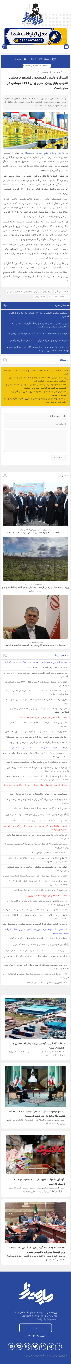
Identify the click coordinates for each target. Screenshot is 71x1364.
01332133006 (35, 1336)
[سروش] (42, 1346)
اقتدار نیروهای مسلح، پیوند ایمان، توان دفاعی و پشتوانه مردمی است (34, 910)
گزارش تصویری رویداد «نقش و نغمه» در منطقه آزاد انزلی (39, 944)
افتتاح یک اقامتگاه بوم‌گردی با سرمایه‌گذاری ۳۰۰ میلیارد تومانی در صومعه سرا (37, 683)
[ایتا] (27, 1346)
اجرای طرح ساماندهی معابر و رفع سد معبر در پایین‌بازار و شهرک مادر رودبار (36, 701)
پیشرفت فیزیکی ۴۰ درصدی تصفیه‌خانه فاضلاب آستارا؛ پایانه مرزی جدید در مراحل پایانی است (37, 769)
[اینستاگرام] (58, 1346)
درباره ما (31, 1312)
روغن (9, 291)
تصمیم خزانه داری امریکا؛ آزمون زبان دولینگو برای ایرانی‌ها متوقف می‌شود (37, 801)
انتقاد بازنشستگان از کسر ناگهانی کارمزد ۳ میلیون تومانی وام (38, 742)
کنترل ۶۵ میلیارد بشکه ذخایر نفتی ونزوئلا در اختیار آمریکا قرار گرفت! (35, 951)
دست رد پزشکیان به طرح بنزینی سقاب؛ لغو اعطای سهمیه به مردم (36, 762)
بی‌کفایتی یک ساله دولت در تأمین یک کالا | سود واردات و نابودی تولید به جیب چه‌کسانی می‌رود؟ (38, 349)
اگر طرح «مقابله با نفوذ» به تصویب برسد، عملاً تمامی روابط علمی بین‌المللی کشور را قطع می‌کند (38, 859)
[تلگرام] (50, 1346)
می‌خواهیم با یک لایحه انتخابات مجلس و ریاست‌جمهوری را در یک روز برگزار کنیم (36, 674)
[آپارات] (11, 1346)
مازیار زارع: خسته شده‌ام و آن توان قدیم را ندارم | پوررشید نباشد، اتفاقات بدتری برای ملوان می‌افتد (37, 778)
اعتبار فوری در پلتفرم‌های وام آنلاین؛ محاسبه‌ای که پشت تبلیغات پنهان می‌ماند (38, 868)
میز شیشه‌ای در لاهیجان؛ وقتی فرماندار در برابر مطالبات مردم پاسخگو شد (35, 787)
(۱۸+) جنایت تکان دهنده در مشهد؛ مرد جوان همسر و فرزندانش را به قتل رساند (35, 975)
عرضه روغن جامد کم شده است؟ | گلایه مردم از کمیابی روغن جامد (36, 333)
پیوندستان (52, 1312)
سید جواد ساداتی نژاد (59, 297)
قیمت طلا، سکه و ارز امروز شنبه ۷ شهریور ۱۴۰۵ (45, 895)
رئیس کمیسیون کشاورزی (27, 291)
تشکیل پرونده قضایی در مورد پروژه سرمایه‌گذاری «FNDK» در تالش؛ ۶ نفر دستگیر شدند (35, 917)
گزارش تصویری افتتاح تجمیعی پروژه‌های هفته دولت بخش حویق (35, 814)
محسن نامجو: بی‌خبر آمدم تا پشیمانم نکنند (47, 667)
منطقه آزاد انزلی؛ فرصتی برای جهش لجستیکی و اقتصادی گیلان (38, 938)
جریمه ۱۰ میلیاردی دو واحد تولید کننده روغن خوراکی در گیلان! (38, 340)
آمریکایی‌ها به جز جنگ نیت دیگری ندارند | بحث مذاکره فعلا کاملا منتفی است (38, 836)
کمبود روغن (39, 297)
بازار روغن (46, 291)
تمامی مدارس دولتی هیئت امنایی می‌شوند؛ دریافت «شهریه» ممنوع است (36, 958)
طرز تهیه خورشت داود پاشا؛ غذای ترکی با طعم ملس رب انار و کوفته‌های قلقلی (39, 710)
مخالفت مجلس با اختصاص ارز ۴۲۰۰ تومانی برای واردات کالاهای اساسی (39, 314)
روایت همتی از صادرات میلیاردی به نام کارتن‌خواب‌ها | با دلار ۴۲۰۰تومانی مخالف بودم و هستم (40, 325)
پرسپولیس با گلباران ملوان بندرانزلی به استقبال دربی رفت (40, 808)
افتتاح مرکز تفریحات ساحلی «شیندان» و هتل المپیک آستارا (40, 821)
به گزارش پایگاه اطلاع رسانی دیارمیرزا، (46, 153)
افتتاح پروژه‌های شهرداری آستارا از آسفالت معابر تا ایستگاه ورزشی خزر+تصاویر (37, 724)
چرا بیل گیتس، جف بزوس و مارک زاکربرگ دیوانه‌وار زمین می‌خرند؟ (36, 737)
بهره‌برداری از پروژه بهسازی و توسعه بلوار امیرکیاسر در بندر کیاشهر (35, 662)
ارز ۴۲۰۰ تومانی (62, 291)
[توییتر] (35, 1346)
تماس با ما (20, 1312)
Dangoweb (52, 1319)
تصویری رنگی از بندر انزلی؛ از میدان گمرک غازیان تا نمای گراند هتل (36, 731)
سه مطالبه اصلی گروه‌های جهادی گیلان (49, 853)
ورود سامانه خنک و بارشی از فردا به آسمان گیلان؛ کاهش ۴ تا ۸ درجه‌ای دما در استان (39, 883)
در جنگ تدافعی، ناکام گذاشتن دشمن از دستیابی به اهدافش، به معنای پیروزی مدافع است (37, 902)
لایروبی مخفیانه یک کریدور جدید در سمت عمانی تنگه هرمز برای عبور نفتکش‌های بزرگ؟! (36, 828)
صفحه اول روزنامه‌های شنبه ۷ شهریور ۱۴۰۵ (46, 983)
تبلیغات (40, 1312)
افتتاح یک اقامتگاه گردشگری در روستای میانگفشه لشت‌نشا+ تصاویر (35, 876)
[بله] (19, 1346)
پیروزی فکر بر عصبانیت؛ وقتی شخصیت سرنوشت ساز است (39, 890)
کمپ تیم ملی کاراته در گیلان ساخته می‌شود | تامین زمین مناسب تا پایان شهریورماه (37, 845)
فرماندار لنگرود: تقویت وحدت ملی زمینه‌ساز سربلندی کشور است (37, 748)
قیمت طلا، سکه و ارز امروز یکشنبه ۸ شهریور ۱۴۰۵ (43, 717)
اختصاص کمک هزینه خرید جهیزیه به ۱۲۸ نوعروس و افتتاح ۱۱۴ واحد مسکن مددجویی (36, 931)
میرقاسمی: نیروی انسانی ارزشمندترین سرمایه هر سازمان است (38, 794)
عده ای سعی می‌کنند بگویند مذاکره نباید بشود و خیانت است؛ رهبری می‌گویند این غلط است (35, 755)
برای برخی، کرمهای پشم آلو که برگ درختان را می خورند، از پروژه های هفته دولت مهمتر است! (36, 966)
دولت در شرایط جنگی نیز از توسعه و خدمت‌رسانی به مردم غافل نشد (34, 924)
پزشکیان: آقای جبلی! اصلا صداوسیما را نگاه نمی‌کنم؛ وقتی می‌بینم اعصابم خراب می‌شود (37, 692)
